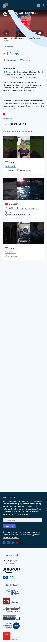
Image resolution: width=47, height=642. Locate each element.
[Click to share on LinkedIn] (11, 124)
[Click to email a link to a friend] (24, 124)
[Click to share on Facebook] (15, 124)
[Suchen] (43, 5)
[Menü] (38, 5)
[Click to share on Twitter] (20, 124)
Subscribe (9, 526)
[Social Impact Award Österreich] (10, 5)
